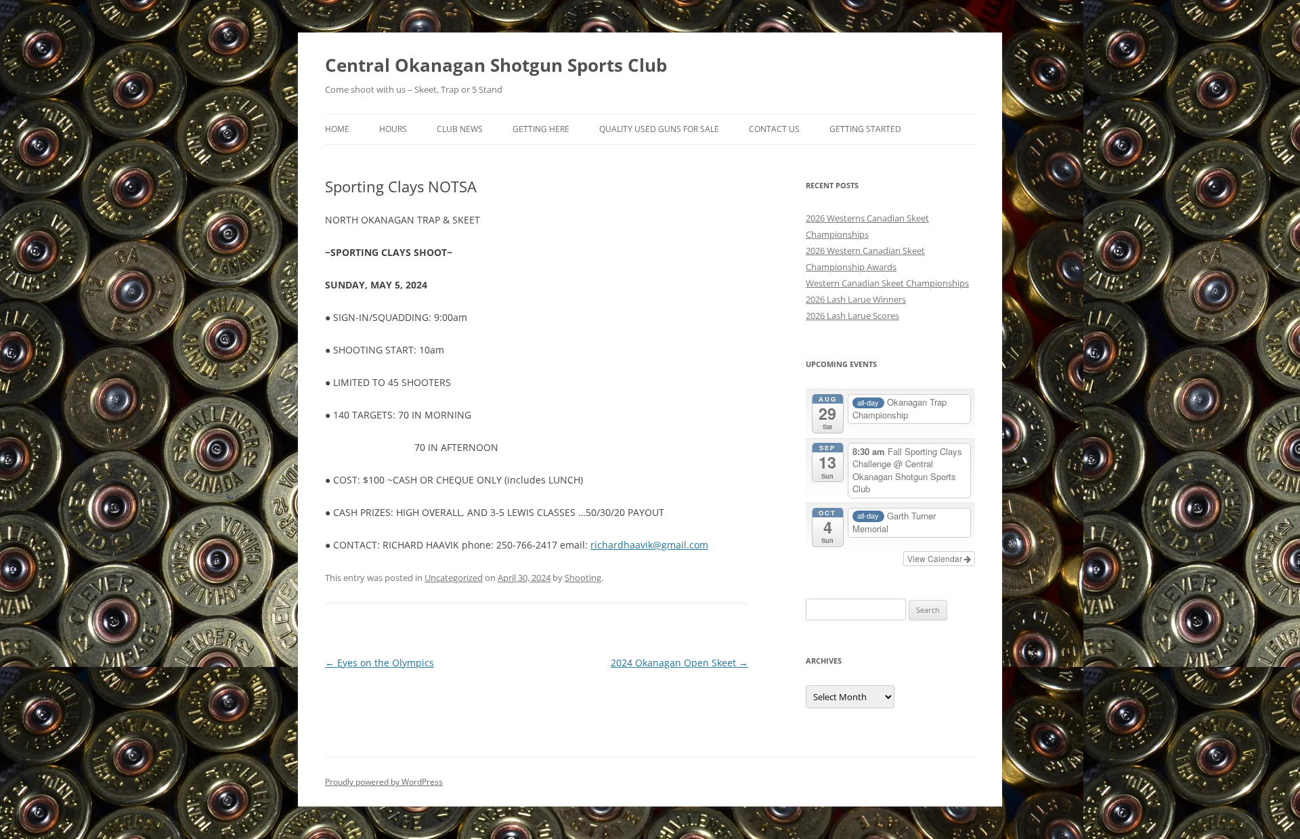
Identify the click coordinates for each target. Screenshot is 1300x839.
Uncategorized (454, 578)
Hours (393, 129)
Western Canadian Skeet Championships (887, 283)
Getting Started (865, 129)
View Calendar (935, 558)
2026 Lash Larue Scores (852, 315)
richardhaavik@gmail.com (649, 544)
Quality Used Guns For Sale (659, 129)
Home (337, 129)
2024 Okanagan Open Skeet (679, 662)
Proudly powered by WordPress (384, 782)
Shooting (583, 578)
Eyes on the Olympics (379, 662)
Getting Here (541, 129)
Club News (460, 129)
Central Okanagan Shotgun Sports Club (496, 65)
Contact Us (774, 129)
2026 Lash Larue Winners (856, 299)
